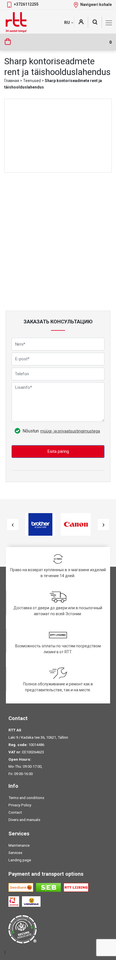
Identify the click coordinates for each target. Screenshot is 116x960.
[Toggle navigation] (109, 23)
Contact (15, 812)
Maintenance (19, 845)
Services (15, 853)
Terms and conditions (26, 798)
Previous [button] (12, 524)
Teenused (32, 80)
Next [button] (103, 524)
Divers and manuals (24, 820)
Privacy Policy (19, 805)
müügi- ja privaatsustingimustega (70, 431)
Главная (11, 80)
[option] (40, 524)
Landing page (19, 860)
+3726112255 (26, 4)
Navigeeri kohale (96, 4)
